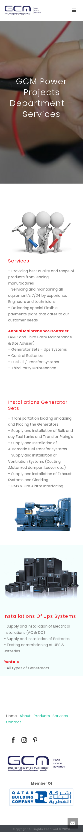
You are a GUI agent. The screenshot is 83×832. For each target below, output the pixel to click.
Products (41, 716)
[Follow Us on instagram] (24, 740)
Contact (13, 722)
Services (60, 716)
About (25, 716)
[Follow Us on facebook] (13, 740)
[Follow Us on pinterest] (35, 740)
